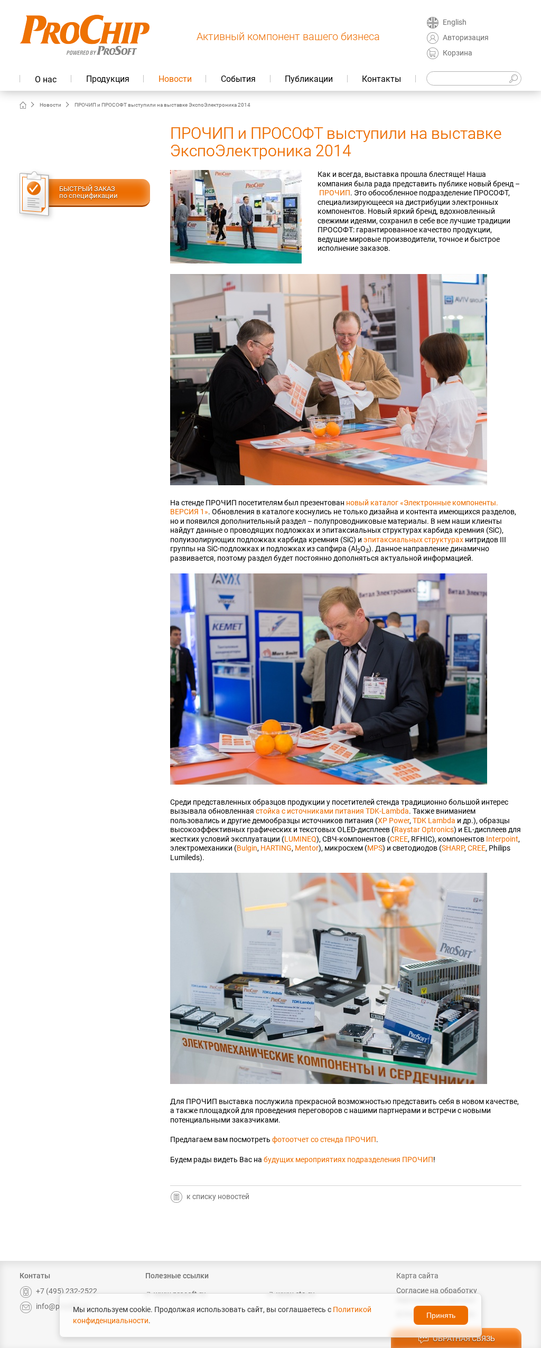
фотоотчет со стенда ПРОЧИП (324, 1139)
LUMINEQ (300, 839)
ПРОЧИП (334, 192)
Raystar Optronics (424, 829)
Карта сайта (417, 1275)
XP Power (393, 820)
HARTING (276, 848)
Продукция (107, 79)
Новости (175, 79)
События (238, 79)
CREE (399, 839)
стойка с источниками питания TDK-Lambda (332, 811)
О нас (46, 79)
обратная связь (464, 1338)
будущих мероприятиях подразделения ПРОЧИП (348, 1159)
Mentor (307, 848)
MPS (375, 848)
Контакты (381, 79)
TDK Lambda (434, 820)
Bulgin (247, 848)
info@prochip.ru (62, 1306)
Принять (440, 1315)
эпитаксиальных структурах (413, 539)
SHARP (453, 848)
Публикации (309, 79)
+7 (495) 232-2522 (66, 1291)
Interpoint (502, 839)
